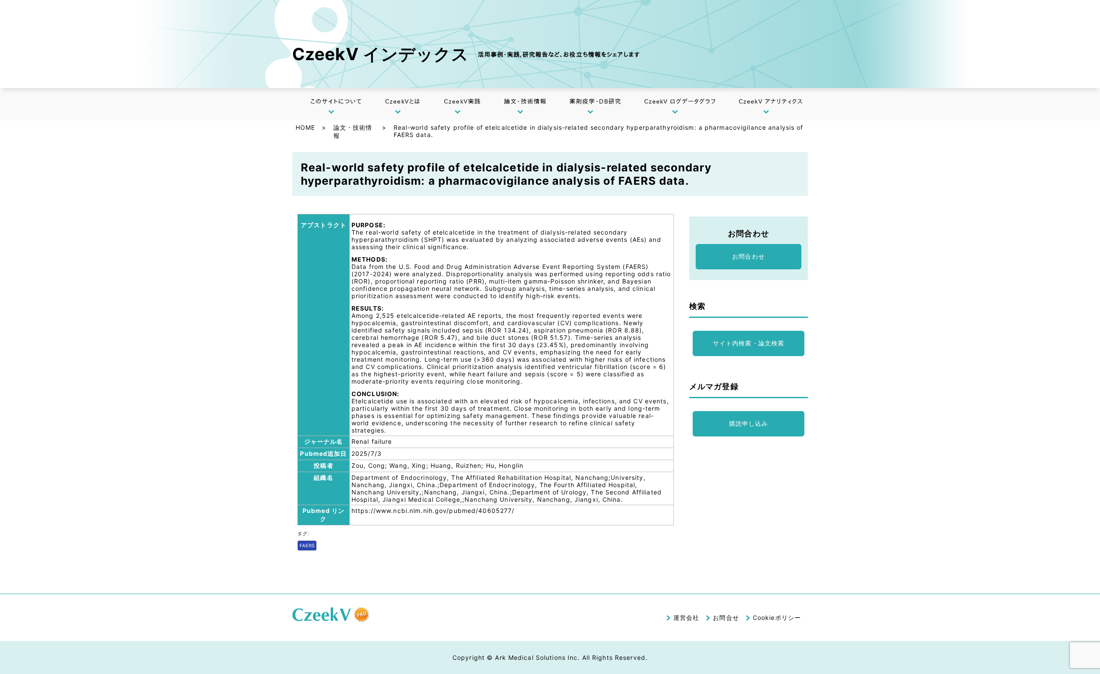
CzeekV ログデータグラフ (680, 101)
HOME (305, 127)
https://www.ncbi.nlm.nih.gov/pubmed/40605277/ (432, 510)
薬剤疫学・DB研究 (595, 101)
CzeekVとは (402, 101)
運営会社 (686, 617)
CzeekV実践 (462, 101)
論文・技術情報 (525, 101)
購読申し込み (748, 423)
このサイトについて (336, 101)
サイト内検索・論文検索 (748, 343)
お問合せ (726, 617)
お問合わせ (748, 256)
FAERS (307, 546)
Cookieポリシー (777, 617)
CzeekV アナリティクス (771, 101)
